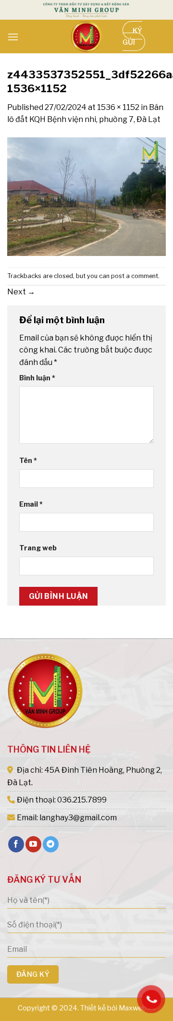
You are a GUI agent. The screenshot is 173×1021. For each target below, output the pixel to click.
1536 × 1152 (118, 107)
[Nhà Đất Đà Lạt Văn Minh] (86, 36)
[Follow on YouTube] (33, 844)
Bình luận (37, 378)
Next (21, 291)
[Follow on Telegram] (51, 844)
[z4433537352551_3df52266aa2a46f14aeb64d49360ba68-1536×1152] (86, 196)
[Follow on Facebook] (16, 844)
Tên (28, 460)
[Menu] (13, 37)
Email (31, 504)
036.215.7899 (82, 799)
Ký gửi (132, 36)
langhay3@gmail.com (78, 817)
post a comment (134, 276)
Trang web (38, 548)
